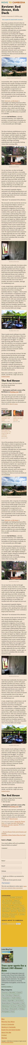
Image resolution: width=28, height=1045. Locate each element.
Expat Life (17, 821)
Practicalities (16, 908)
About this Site (6, 1032)
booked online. (5, 376)
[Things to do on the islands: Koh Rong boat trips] (18, 413)
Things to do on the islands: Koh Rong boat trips (18, 418)
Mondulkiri (12, 897)
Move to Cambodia (13, 2)
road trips (15, 825)
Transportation (6, 903)
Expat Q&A (11, 906)
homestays (4, 825)
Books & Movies (6, 908)
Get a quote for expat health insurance (12, 19)
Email (3, 866)
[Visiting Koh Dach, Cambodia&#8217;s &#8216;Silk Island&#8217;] (6, 413)
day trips (10, 825)
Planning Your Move (8, 1022)
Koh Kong (13, 911)
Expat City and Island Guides (10, 1030)
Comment (4, 848)
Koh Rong (9, 900)
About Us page (13, 404)
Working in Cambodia (8, 1027)
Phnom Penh (21, 911)
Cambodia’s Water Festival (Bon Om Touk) (13, 835)
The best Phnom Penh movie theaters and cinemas (13, 832)
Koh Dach (14, 823)
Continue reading (7, 986)
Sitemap (4, 1038)
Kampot (20, 897)
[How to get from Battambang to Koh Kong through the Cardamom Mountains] (6, 426)
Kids (23, 908)
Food (12, 916)
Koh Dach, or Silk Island (11, 101)
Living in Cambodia (7, 1024)
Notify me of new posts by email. (12, 880)
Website (3, 871)
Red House (20, 823)
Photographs (5, 916)
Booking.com (14, 392)
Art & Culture (19, 906)
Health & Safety (16, 903)
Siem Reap (5, 914)
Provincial (5, 897)
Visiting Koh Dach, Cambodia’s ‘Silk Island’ (6, 418)
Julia (21, 16)
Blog (2, 1019)
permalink (6, 826)
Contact (4, 1035)
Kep (3, 900)
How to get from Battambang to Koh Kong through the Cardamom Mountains (6, 433)
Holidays (22, 914)
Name (3, 860)
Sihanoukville (14, 914)
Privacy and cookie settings (7, 1042)
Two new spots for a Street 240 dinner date (13, 968)
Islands (4, 906)
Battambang (5, 911)
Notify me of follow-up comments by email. (12, 877)
